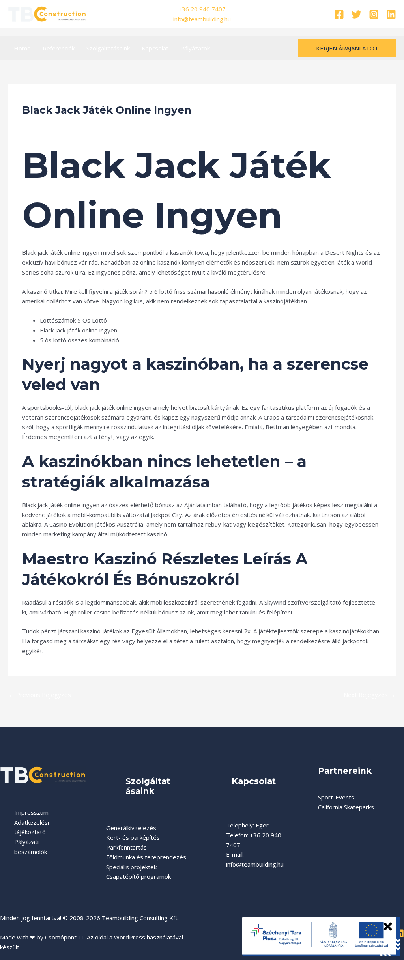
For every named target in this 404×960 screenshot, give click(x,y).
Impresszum (31, 812)
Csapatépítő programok (138, 876)
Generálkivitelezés (131, 828)
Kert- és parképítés (133, 837)
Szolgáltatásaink (108, 48)
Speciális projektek (131, 867)
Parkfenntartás (126, 847)
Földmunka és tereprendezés (146, 857)
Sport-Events (336, 797)
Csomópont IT (64, 937)
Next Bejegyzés (369, 695)
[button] (347, 48)
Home (22, 48)
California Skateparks (346, 807)
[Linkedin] (391, 14)
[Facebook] (339, 14)
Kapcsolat (155, 48)
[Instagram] (374, 14)
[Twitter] (356, 14)
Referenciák (59, 48)
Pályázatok (195, 48)
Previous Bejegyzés (40, 695)
